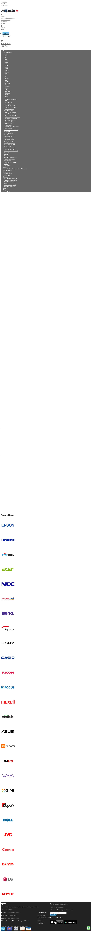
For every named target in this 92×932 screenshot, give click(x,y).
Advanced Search (5, 20)
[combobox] (9, 18)
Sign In (6, 33)
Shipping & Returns (43, 919)
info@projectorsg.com (11, 915)
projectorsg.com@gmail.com (12, 912)
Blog (4, 3)
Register (6, 36)
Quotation (5, 5)
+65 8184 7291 (8, 910)
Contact (5, 2)
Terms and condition (44, 917)
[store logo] (10, 13)
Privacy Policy (42, 915)
